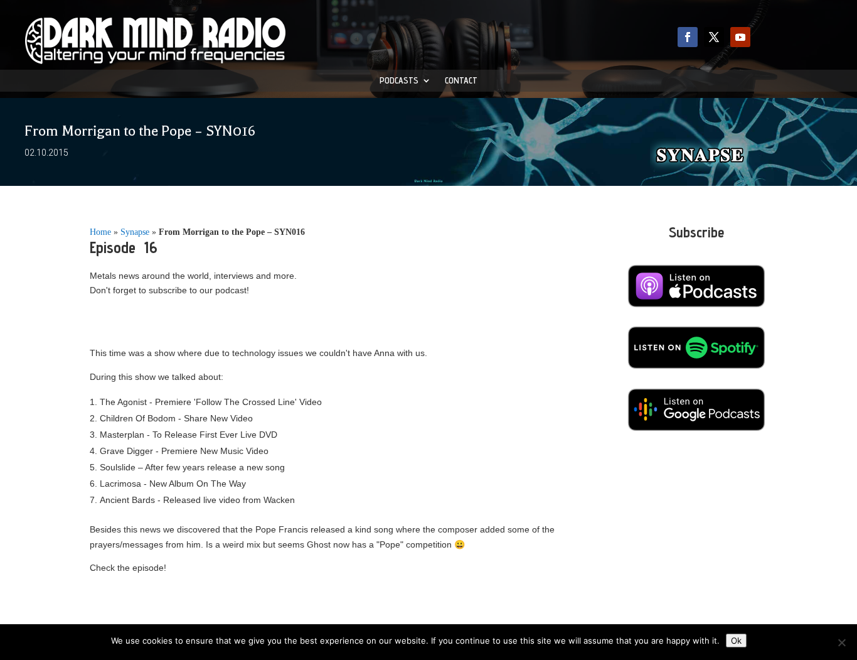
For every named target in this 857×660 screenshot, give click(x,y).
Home (100, 232)
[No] (841, 642)
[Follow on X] (714, 37)
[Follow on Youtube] (740, 37)
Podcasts (399, 80)
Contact (461, 80)
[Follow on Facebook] (688, 37)
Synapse (134, 232)
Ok (736, 641)
